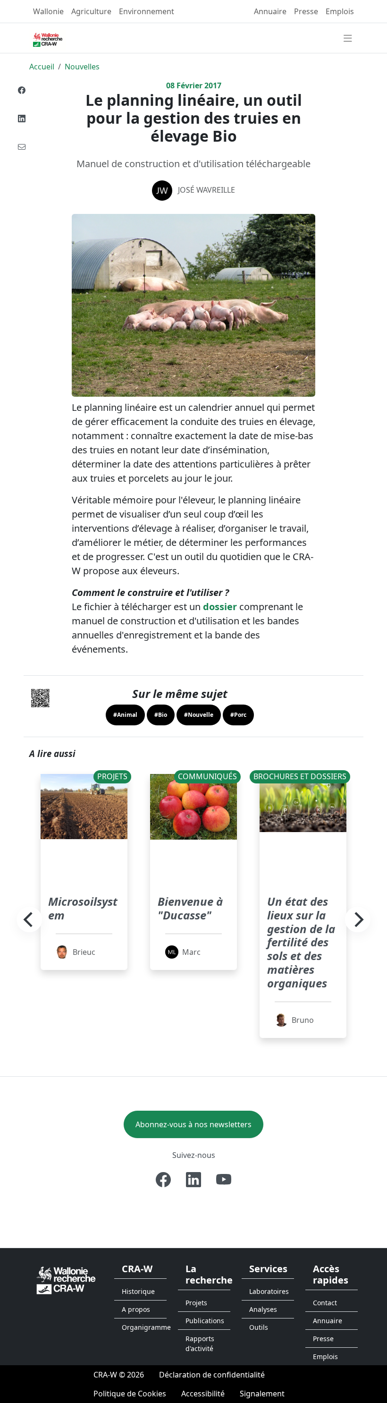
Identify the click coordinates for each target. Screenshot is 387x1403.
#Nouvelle (198, 715)
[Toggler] (348, 38)
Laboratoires (269, 1291)
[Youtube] (223, 1179)
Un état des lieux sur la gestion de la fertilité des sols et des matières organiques (301, 942)
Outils (258, 1327)
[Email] (21, 146)
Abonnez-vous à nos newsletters (193, 1124)
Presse (306, 11)
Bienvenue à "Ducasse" (190, 908)
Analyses (263, 1309)
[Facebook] (21, 90)
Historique (138, 1291)
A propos (136, 1309)
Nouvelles (82, 66)
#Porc (238, 715)
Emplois (340, 11)
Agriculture (91, 11)
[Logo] (66, 1279)
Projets (196, 1302)
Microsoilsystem (83, 908)
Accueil (41, 66)
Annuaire (270, 11)
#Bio (160, 715)
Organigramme (144, 1327)
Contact (325, 1302)
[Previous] (29, 919)
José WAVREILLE (206, 190)
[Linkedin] (21, 118)
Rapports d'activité (199, 1343)
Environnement (146, 11)
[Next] (357, 919)
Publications (204, 1320)
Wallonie (48, 11)
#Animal (125, 715)
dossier (220, 606)
